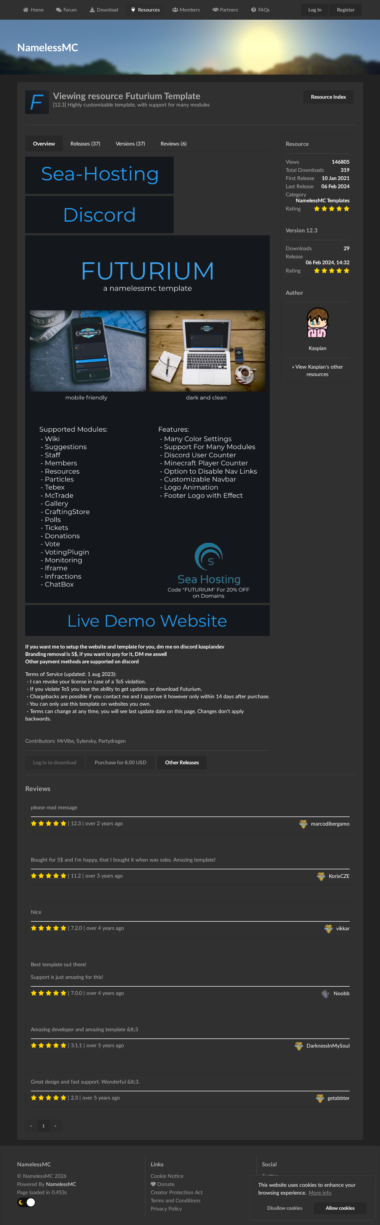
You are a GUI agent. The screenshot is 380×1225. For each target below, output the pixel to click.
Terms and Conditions (175, 1200)
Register (346, 10)
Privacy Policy (166, 1208)
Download (107, 10)
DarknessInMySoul (328, 1045)
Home (37, 10)
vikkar (343, 928)
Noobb (342, 993)
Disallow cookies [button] (284, 1208)
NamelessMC (61, 1184)
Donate (165, 1184)
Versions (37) (130, 143)
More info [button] (320, 1192)
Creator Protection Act (177, 1192)
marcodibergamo (330, 823)
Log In (314, 10)
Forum (70, 10)
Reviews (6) (174, 143)
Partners (229, 10)
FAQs (264, 10)
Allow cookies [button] (340, 1208)
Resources (149, 10)
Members (190, 10)
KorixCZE (339, 876)
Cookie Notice (167, 1176)
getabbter (339, 1098)
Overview (44, 143)
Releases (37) (85, 143)
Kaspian (318, 348)
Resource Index (328, 97)
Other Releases (182, 762)
